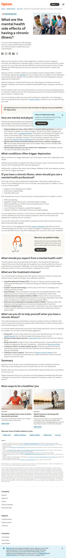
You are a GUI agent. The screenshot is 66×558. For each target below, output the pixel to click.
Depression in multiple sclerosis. (18, 447)
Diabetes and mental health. (31, 443)
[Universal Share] (16, 53)
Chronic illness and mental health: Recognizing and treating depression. (37, 444)
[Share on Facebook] (2, 53)
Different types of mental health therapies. (35, 454)
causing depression (25, 133)
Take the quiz (41, 123)
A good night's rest (34, 338)
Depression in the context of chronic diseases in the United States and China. (26, 450)
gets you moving (54, 344)
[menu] (63, 4)
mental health (34, 99)
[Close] (62, 115)
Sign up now (11, 110)
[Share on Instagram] (6, 53)
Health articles (11, 9)
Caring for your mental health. (27, 452)
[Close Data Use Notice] (62, 548)
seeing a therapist (38, 226)
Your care (20, 9)
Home (3, 9)
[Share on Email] (13, 53)
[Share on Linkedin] (9, 53)
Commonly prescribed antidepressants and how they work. (42, 457)
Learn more (5, 423)
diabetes (23, 75)
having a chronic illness (43, 352)
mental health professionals (23, 139)
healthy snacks (9, 336)
